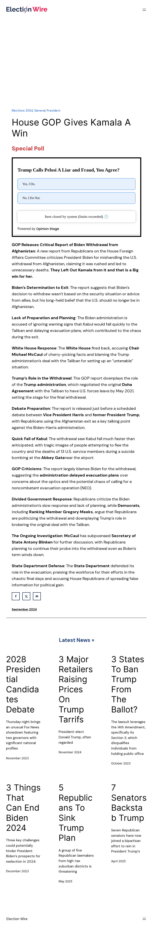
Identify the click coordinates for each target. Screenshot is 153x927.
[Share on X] (26, 596)
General (39, 111)
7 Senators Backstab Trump (129, 803)
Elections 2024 (22, 111)
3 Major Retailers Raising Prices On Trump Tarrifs (76, 689)
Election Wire (16, 919)
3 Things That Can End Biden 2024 (23, 808)
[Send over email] (37, 596)
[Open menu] (144, 9)
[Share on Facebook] (16, 596)
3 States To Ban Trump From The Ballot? (127, 684)
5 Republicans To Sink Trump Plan (75, 813)
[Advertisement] (76, 70)
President (53, 111)
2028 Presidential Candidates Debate (23, 684)
